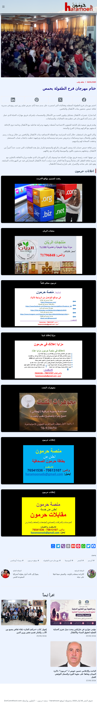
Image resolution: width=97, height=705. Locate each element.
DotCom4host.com (13, 700)
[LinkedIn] (13, 99)
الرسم (91, 560)
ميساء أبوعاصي (16, 560)
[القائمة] (3, 7)
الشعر (80, 560)
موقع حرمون (33, 560)
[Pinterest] (36, 99)
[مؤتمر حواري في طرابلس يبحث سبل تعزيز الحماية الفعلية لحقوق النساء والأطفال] (73, 612)
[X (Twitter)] (60, 99)
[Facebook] (84, 99)
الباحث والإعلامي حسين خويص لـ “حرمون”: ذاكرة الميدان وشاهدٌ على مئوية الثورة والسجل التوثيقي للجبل (75, 674)
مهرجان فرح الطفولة (52, 560)
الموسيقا (69, 560)
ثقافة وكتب (80, 82)
